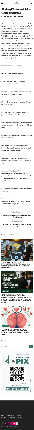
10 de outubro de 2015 (7, 20)
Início (2, 415)
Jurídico (19, 415)
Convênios (4, 417)
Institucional (10, 415)
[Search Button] (31, 346)
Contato (20, 417)
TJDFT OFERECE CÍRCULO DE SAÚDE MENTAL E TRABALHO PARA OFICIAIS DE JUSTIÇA (16, 332)
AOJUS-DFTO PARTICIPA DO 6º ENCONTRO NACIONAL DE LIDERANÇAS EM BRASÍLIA (15, 265)
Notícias (6, 259)
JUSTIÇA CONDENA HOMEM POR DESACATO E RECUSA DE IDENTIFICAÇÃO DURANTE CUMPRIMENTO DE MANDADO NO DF (16, 298)
